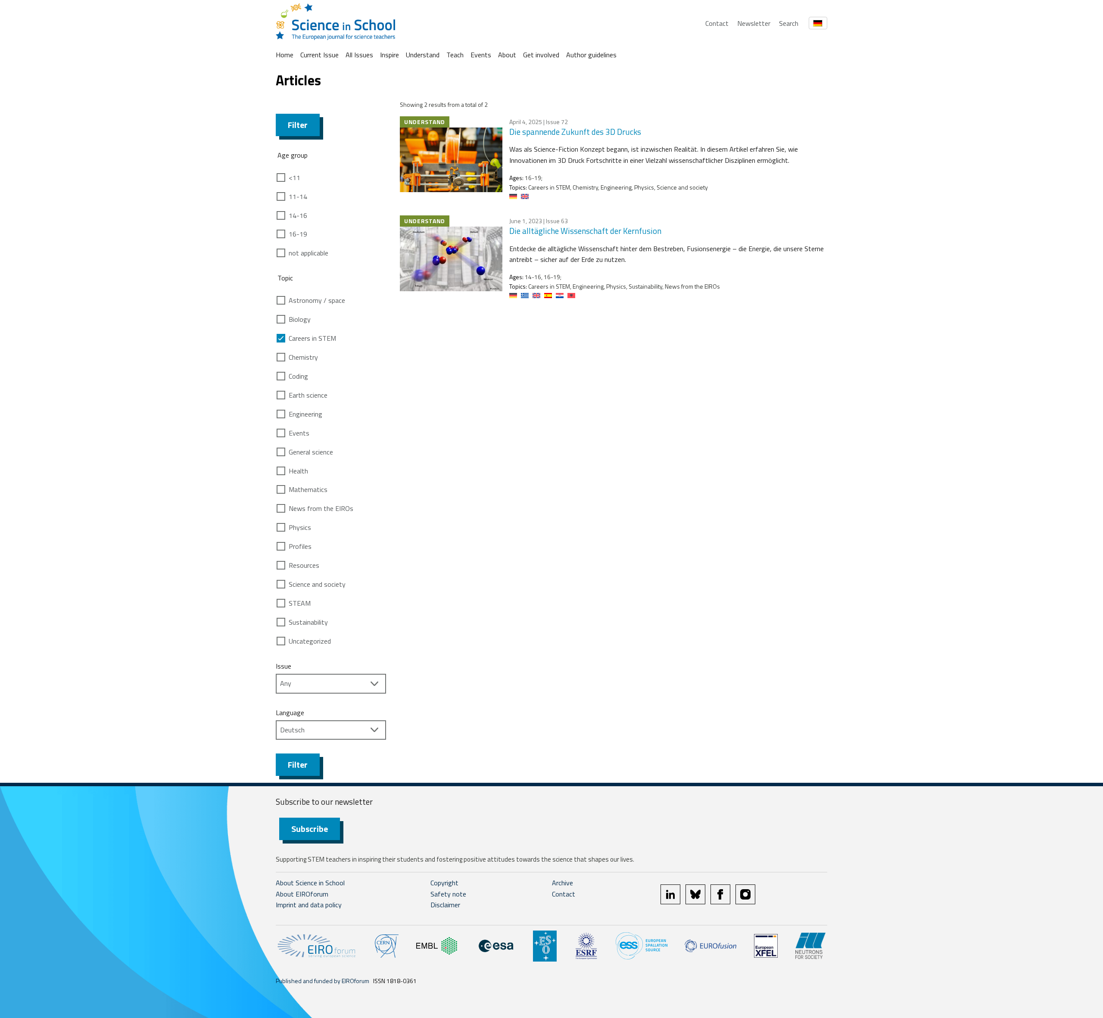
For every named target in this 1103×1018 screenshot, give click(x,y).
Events (480, 55)
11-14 (298, 196)
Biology (300, 319)
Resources (304, 565)
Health (298, 471)
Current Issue (319, 55)
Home (284, 55)
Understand (422, 55)
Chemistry (303, 357)
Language (290, 712)
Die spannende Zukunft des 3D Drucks (575, 131)
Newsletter (753, 23)
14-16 (298, 215)
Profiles (300, 546)
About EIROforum (302, 894)
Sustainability (308, 622)
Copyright (444, 883)
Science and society (317, 584)
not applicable (308, 253)
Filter (298, 124)
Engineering (305, 414)
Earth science (308, 395)
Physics (300, 527)
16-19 (298, 234)
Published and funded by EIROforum (322, 980)
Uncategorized (310, 641)
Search (788, 23)
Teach (455, 55)
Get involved (541, 55)
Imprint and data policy (309, 905)
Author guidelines (591, 55)
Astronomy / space (317, 300)
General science (311, 452)
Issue (283, 666)
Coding (298, 376)
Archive (562, 883)
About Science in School (310, 883)
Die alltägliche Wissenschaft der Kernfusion (585, 230)
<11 (294, 177)
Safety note (448, 894)
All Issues (359, 55)
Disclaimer (445, 905)
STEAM (300, 603)
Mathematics (308, 489)
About (507, 55)
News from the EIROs (321, 508)
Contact (717, 23)
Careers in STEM (312, 338)
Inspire (389, 55)
